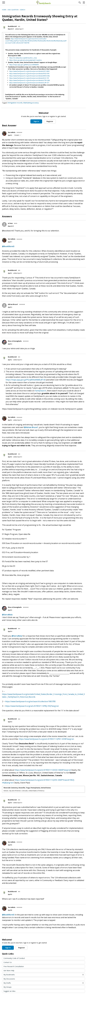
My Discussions (9, 979)
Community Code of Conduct (14, 958)
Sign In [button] (36, 121)
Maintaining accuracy (31, 103)
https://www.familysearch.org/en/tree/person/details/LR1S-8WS (29, 71)
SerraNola (11, 132)
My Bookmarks (43, 975)
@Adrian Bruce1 (31, 427)
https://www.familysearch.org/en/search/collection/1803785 (30, 701)
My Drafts (43, 983)
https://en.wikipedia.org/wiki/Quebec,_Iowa (23, 58)
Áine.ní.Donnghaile (15, 341)
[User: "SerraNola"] (4, 133)
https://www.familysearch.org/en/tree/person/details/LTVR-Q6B (29, 80)
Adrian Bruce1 (13, 304)
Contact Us (8, 962)
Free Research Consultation (14, 966)
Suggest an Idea (9, 991)
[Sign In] (84, 2)
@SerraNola (7, 614)
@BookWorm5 (8, 246)
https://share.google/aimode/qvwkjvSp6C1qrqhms (25, 60)
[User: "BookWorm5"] (4, 27)
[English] (43, 2)
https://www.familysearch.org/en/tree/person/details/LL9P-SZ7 (29, 83)
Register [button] (50, 121)
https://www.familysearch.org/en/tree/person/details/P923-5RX (29, 74)
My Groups (8, 987)
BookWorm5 (12, 26)
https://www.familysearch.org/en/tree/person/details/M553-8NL (29, 76)
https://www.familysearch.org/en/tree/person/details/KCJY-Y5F (29, 78)
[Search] (80, 2)
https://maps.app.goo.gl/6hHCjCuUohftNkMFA (24, 65)
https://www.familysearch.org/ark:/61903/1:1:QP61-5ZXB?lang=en (46, 739)
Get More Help (9, 970)
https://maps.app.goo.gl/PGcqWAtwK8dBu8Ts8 (25, 379)
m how (10, 223)
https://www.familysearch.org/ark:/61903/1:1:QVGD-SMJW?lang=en (43, 770)
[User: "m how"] (4, 224)
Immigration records (15, 103)
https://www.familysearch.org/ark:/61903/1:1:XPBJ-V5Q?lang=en (32, 706)
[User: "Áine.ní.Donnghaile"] (4, 342)
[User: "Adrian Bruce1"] (4, 305)
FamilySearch (40, 390)
